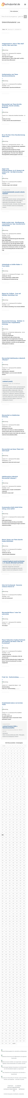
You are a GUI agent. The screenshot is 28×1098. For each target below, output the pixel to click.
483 (6, 916)
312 (20, 852)
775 (24, 1020)
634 (20, 969)
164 (17, 799)
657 (2, 979)
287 (6, 845)
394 (13, 883)
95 (20, 773)
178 (17, 804)
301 (6, 850)
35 (8, 756)
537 (24, 934)
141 (9, 791)
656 (24, 977)
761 (24, 1015)
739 (20, 1007)
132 (2, 789)
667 (13, 982)
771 (9, 1020)
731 (17, 1005)
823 (20, 1038)
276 (17, 840)
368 (20, 873)
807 (13, 1033)
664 (2, 982)
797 (2, 1030)
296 (13, 847)
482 (2, 916)
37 (14, 756)
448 (6, 903)
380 (13, 878)
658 (6, 979)
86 (17, 771)
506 (13, 924)
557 (20, 941)
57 (2, 763)
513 (13, 926)
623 (6, 967)
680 (9, 987)
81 (2, 771)
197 (9, 812)
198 (13, 812)
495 (24, 918)
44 (11, 758)
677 (24, 985)
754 (24, 1012)
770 (6, 1020)
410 (20, 888)
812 (6, 1035)
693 (6, 992)
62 (17, 763)
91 (8, 773)
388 (17, 880)
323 (9, 857)
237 (2, 827)
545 (2, 939)
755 (2, 1015)
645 (9, 974)
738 (17, 1007)
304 (17, 850)
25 (2, 753)
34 (5, 756)
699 (2, 995)
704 (20, 995)
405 (2, 888)
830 (20, 1041)
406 (6, 888)
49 (2, 761)
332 (17, 860)
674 (13, 985)
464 (13, 908)
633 (17, 969)
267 (9, 837)
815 (17, 1035)
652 (9, 977)
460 (24, 906)
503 (2, 924)
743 (9, 1010)
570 (17, 946)
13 (13, 748)
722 (9, 1002)
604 (13, 959)
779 (13, 1023)
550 (20, 939)
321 (2, 857)
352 (13, 868)
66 (5, 766)
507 (17, 924)
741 (2, 1010)
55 (20, 761)
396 (20, 883)
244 (2, 829)
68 (11, 766)
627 (20, 967)
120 (9, 784)
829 (17, 1041)
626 (17, 967)
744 (13, 1010)
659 (9, 979)
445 (20, 901)
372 (9, 875)
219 (13, 819)
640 (17, 972)
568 (9, 946)
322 (6, 857)
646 (13, 974)
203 (6, 814)
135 (13, 789)
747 (24, 1010)
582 (9, 951)
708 (9, 997)
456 (9, 906)
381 (17, 878)
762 (2, 1018)
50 (5, 761)
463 (9, 908)
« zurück (3, 745)
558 (24, 941)
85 (14, 771)
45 (14, 758)
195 (2, 812)
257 (24, 832)
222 (24, 819)
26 (5, 753)
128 (13, 786)
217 (6, 819)
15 (19, 748)
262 (17, 834)
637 (6, 972)
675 (17, 985)
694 (9, 992)
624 (9, 967)
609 (6, 962)
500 (17, 921)
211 (9, 817)
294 (6, 847)
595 (6, 957)
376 (24, 875)
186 (20, 807)
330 (9, 860)
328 (2, 860)
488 (24, 916)
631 (9, 969)
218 (9, 819)
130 (20, 786)
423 (17, 893)
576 (13, 949)
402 (17, 885)
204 (9, 814)
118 (2, 784)
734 (2, 1007)
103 (22, 776)
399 (6, 885)
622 (2, 967)
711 (20, 997)
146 (2, 794)
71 (20, 766)
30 (17, 753)
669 (20, 982)
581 (6, 951)
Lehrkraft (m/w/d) (7, 381)
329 (6, 860)
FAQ (14, 1090)
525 (6, 931)
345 (13, 865)
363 (2, 873)
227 (17, 822)
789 (24, 1025)
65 (2, 766)
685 (2, 990)
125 (2, 786)
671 (2, 985)
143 (17, 791)
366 (13, 873)
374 (17, 875)
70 (17, 766)
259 (6, 834)
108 (17, 779)
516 (24, 926)
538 (2, 936)
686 (6, 990)
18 (5, 751)
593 (24, 954)
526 (9, 931)
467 (24, 908)
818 (2, 1038)
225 (9, 822)
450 (13, 903)
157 (17, 796)
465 (17, 908)
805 (6, 1033)
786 (13, 1025)
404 (24, 885)
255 (17, 832)
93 (14, 773)
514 (17, 926)
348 (24, 865)
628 (24, 967)
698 (24, 992)
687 (9, 990)
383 (24, 878)
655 (20, 977)
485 (13, 916)
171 (17, 801)
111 (2, 781)
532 (6, 934)
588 (6, 954)
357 (6, 870)
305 (20, 850)
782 (24, 1023)
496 (2, 921)
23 (20, 751)
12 (10, 748)
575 (9, 949)
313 (24, 852)
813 (9, 1035)
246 (9, 829)
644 (6, 974)
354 (20, 868)
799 (9, 1030)
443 (13, 901)
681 (13, 987)
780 (17, 1023)
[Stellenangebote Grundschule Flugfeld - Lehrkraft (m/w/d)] (20, 401)
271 (24, 837)
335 (2, 862)
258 (2, 834)
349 (2, 868)
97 (2, 776)
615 (2, 964)
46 (17, 758)
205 (13, 814)
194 (24, 809)
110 (24, 779)
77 (14, 768)
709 (13, 997)
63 (20, 763)
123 (20, 784)
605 (17, 959)
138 (24, 789)
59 (8, 763)
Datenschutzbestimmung (10, 1089)
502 (24, 921)
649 (24, 974)
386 (9, 880)
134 (9, 789)
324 (13, 857)
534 (13, 934)
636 (2, 972)
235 (20, 824)
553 (6, 941)
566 (2, 946)
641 (20, 972)
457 (13, 906)
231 (6, 824)
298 (20, 847)
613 (20, 962)
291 (20, 845)
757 (9, 1015)
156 (13, 796)
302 (9, 850)
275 (13, 840)
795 (20, 1028)
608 (2, 962)
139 (2, 791)
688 (13, 990)
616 (6, 964)
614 (24, 962)
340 (20, 862)
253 (9, 832)
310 (13, 852)
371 (6, 875)
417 (20, 890)
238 (6, 827)
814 (13, 1035)
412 (2, 890)
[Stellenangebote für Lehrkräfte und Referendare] (14, 1050)
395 (17, 883)
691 (24, 990)
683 (20, 987)
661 (17, 979)
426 (2, 896)
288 (9, 845)
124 (24, 784)
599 (20, 957)
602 (6, 959)
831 (24, 1041)
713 (2, 1000)
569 (13, 946)
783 (2, 1025)
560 (6, 944)
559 (2, 944)
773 (17, 1020)
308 (6, 852)
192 (17, 809)
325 (17, 857)
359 (13, 870)
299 (24, 847)
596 (9, 957)
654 (17, 977)
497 (6, 921)
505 (9, 924)
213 (17, 817)
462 (6, 908)
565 (24, 944)
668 (17, 982)
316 (9, 855)
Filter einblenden (14, 11)
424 (20, 893)
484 (9, 916)
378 (6, 878)
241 (17, 827)
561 (9, 944)
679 (6, 987)
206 (17, 814)
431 (20, 896)
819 (6, 1038)
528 (17, 931)
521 (17, 929)
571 (20, 946)
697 (20, 992)
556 (17, 941)
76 (11, 768)
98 (5, 776)
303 (13, 850)
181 (2, 807)
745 (17, 1010)
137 (20, 789)
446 (24, 901)
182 (6, 807)
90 (5, 773)
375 (20, 875)
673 (9, 985)
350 (6, 868)
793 (13, 1028)
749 (6, 1012)
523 (24, 929)
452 (20, 903)
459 (20, 906)
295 (9, 847)
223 (2, 822)
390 (24, 880)
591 (17, 954)
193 (20, 809)
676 (20, 985)
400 (9, 885)
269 (17, 837)
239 (9, 827)
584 (17, 951)
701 (9, 995)
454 (2, 906)
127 (9, 786)
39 (20, 756)
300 (2, 850)
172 (20, 801)
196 (6, 812)
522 (20, 929)
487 (20, 916)
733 (24, 1005)
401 (13, 885)
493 (17, 918)
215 (24, 817)
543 (20, 936)
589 (9, 954)
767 (20, 1018)
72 (23, 766)
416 (17, 890)
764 (9, 1018)
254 (13, 832)
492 (13, 918)
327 (24, 857)
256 (20, 832)
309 (9, 852)
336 (6, 862)
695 (13, 992)
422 (13, 893)
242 (20, 827)
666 (9, 982)
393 (9, 883)
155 (9, 796)
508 (20, 924)
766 (17, 1018)
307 (2, 852)
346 (17, 865)
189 (6, 809)
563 (17, 944)
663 (24, 979)
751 (13, 1012)
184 (13, 807)
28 (11, 753)
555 (13, 941)
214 (20, 817)
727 (2, 1005)
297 (17, 847)
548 (13, 939)
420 (6, 893)
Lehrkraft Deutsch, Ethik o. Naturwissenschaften (10, 727)
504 (6, 924)
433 (2, 898)
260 (9, 834)
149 (13, 794)
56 (23, 761)
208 (24, 814)
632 (13, 969)
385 (6, 880)
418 (24, 890)
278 (24, 840)
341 (24, 862)
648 (20, 974)
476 (6, 913)
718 (20, 1000)
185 (17, 807)
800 (13, 1030)
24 (23, 751)
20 (11, 751)
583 (13, 951)
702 (13, 995)
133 (6, 789)
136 (17, 789)
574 (6, 949)
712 (24, 997)
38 (17, 756)
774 (20, 1020)
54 (17, 761)
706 (2, 997)
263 (20, 834)
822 (17, 1038)
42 (5, 758)
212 (13, 817)
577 (17, 949)
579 (24, 949)
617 (9, 964)
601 (2, 959)
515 (20, 926)
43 (8, 758)
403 (20, 885)
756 (6, 1015)
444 (17, 901)
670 (24, 982)
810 (24, 1033)
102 (19, 776)
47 (20, 758)
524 (2, 931)
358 (9, 870)
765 (13, 1018)
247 (13, 829)
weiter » (14, 1043)
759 (17, 1015)
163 (13, 799)
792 (9, 1028)
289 (13, 845)
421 (9, 893)
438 (20, 898)
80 (23, 768)
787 (17, 1025)
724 (17, 1002)
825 (2, 1041)
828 (13, 1041)
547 (9, 939)
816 (20, 1035)
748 (2, 1012)
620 (20, 964)
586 (24, 951)
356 (2, 870)
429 (13, 896)
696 (17, 992)
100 (11, 776)
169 (9, 801)
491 (9, 918)
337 (9, 862)
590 (13, 954)
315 (6, 855)
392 (6, 883)
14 (16, 748)
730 (13, 1005)
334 (24, 860)
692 (2, 992)
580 (2, 951)
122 (17, 784)
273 (6, 840)
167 (2, 801)
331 (13, 860)
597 (13, 957)
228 (20, 822)
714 (6, 1000)
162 (9, 799)
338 (13, 862)
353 (17, 868)
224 (6, 822)
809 (20, 1033)
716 (13, 1000)
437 (17, 898)
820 (9, 1038)
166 (24, 799)
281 (9, 842)
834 (9, 1043)
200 (20, 812)
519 (9, 929)
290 (17, 845)
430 (17, 896)
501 (20, 921)
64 (23, 763)
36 (11, 756)
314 (2, 855)
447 (2, 903)
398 (2, 885)
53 (14, 761)
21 (14, 751)
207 (20, 814)
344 (9, 865)
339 (17, 862)
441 (6, 901)
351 (9, 868)
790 (2, 1028)
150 (17, 794)
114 (13, 781)
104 (2, 779)
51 (8, 761)
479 (17, 913)
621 (24, 964)
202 (2, 814)
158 (20, 796)
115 (17, 781)
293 (2, 847)
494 (20, 918)
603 (9, 959)
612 (17, 962)
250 (24, 829)
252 (6, 832)
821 (13, 1038)
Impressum (21, 1089)
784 (6, 1025)
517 (2, 929)
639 (13, 972)
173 (24, 801)
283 (17, 842)
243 (24, 827)
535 (17, 934)
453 (24, 903)
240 (13, 827)
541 (13, 936)
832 (2, 1043)
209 (2, 817)
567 (6, 946)
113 (9, 781)
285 (24, 842)
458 (17, 906)
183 (9, 807)
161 (6, 799)
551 (24, 939)
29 (14, 753)
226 (13, 822)
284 (20, 842)
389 (20, 880)
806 (9, 1033)
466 (20, 908)
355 (24, 868)
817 (24, 1035)
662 (20, 979)
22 (17, 751)
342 (2, 865)
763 (6, 1018)
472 (17, 911)
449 (9, 903)
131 (24, 786)
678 (2, 987)
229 (24, 822)
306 (24, 850)
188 (2, 809)
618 (13, 964)
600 (24, 957)
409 (17, 888)
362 (24, 870)
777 (6, 1023)
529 (20, 931)
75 (8, 768)
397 (24, 883)
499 (13, 921)
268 (13, 837)
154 (6, 796)
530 (24, 931)
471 (13, 911)
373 (13, 875)
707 (6, 997)
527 (13, 931)
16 (22, 748)
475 (2, 913)
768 (24, 1018)
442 (9, 901)
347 (20, 865)
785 (9, 1025)
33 (2, 756)
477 (9, 913)
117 (24, 781)
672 (6, 985)
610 (9, 962)
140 (6, 791)
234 (17, 824)
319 (20, 855)
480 (20, 913)
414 (9, 890)
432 (24, 896)
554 (9, 941)
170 (13, 801)
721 (6, 1002)
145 (24, 791)
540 (9, 936)
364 (6, 873)
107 (13, 779)
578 (20, 949)
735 (6, 1007)
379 (9, 878)
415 (13, 890)
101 (15, 776)
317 (13, 855)
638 (9, 972)
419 (2, 893)
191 (13, 809)
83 (8, 771)
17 (2, 751)
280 (6, 842)
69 (14, 766)
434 (6, 898)
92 (11, 773)
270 (20, 837)
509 (24, 924)
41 (2, 758)
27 (8, 753)
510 (2, 926)
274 (9, 840)
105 (6, 779)
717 (17, 1000)
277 (20, 840)
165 (20, 799)
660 (13, 979)
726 (24, 1002)
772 (13, 1020)
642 (24, 972)
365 (9, 873)
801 (17, 1030)
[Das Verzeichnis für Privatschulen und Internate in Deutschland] (14, 1071)
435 (9, 898)
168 (6, 801)
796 (24, 1028)
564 (20, 944)
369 (24, 873)
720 (2, 1002)
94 (17, 773)
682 (17, 987)
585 (20, 951)
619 (17, 964)
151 (20, 794)
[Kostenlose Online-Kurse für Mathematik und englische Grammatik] (14, 1055)
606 (20, 959)
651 (6, 977)
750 (9, 1012)
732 (20, 1005)
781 (20, 1023)
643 (2, 974)
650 (2, 977)
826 (6, 1041)
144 (20, 791)
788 (20, 1025)
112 (6, 781)
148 (9, 794)
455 (6, 906)
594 (2, 957)
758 (13, 1015)
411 (24, 888)
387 (13, 880)
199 (17, 812)
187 (24, 807)
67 (8, 766)
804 (2, 1033)
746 (20, 1010)
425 (24, 893)
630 (6, 969)
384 (2, 880)
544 (24, 936)
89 (2, 773)
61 (14, 763)
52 (11, 761)
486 (17, 916)
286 (2, 845)
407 (9, 888)
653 (13, 977)
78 (17, 768)
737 (13, 1007)
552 (2, 941)
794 (17, 1028)
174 (2, 804)
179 (20, 804)
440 (2, 901)
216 (2, 819)
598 (17, 957)
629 (2, 969)
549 (17, 939)
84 (11, 771)
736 (9, 1007)
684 (24, 987)
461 (2, 908)
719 (24, 1000)
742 (6, 1010)
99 (8, 776)
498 (9, 921)
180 (24, 804)
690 (20, 990)
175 (6, 804)
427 (6, 896)
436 (13, 898)
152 (24, 794)
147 (6, 794)
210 (6, 817)
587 (2, 954)
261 (13, 834)
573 (2, 949)
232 (9, 824)
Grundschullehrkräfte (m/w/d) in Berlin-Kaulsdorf (13, 192)
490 (6, 918)
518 (6, 929)
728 (6, 1005)
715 (9, 1000)
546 (6, 939)
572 (24, 946)
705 (24, 995)
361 (20, 870)
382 (20, 878)
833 (6, 1043)
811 (2, 1035)
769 (2, 1020)
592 (20, 954)
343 (6, 865)
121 (13, 784)
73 (2, 768)
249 (20, 829)
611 (13, 962)
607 (24, 959)
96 (23, 773)
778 (9, 1023)
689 (17, 990)
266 (6, 837)
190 (9, 809)
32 (23, 753)
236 (24, 824)
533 (9, 934)
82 (5, 771)
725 (20, 1002)
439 (24, 898)
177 (13, 804)
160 (2, 799)
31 (20, 753)
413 (6, 890)
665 (6, 982)
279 (2, 842)
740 (24, 1007)
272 (2, 840)
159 (24, 796)
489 (2, 918)
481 (24, 913)
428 (9, 896)
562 (13, 944)
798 (6, 1030)
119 (6, 784)
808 (17, 1033)
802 (20, 1030)
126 (6, 786)
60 (11, 763)
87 (20, 771)
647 (17, 974)
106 (9, 779)
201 (24, 812)
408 (13, 888)
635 (24, 969)
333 (20, 860)
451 (17, 903)
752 (17, 1012)
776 (2, 1023)
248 (17, 829)
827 (9, 1041)
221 (20, 819)
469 (6, 911)
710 (17, 997)
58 (5, 763)
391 (2, 883)
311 (17, 852)
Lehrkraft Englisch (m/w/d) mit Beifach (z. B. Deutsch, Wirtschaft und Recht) (13, 562)
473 (20, 911)
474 (24, 911)
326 (20, 857)
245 (6, 829)
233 (13, 824)
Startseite (10, 1085)
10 (4, 748)
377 (2, 878)
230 (2, 824)
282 (13, 842)
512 (9, 926)
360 (17, 870)
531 (2, 934)
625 (13, 967)
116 (20, 781)
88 (23, 771)
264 (24, 834)
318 (17, 855)
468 (2, 911)
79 (20, 768)
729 (9, 1005)
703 (17, 995)
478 (13, 913)
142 (13, 791)
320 (24, 855)
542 (17, 936)
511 (6, 926)
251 (2, 832)
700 (6, 995)
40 (23, 756)
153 (2, 796)
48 (23, 758)
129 (17, 786)
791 (6, 1028)
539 (6, 936)
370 (2, 875)
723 (13, 1002)
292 (24, 845)
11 (7, 748)
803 (24, 1030)
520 (13, 929)
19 (8, 751)
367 (17, 873)
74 (5, 768)
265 (2, 837)
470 (9, 911)
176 (9, 804)
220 (17, 819)
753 (20, 1012)
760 (20, 1015)
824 (24, 1038)
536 (20, 934)
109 (20, 779)
